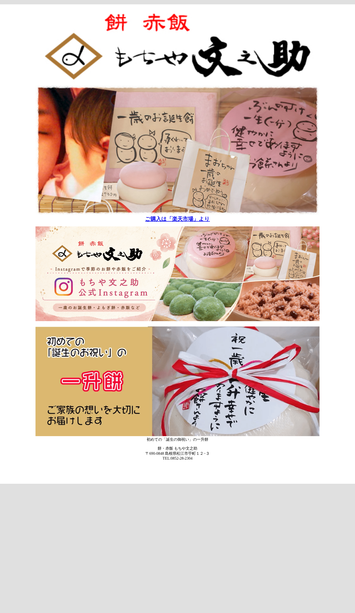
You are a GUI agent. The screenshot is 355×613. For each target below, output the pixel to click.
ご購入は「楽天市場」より (177, 219)
